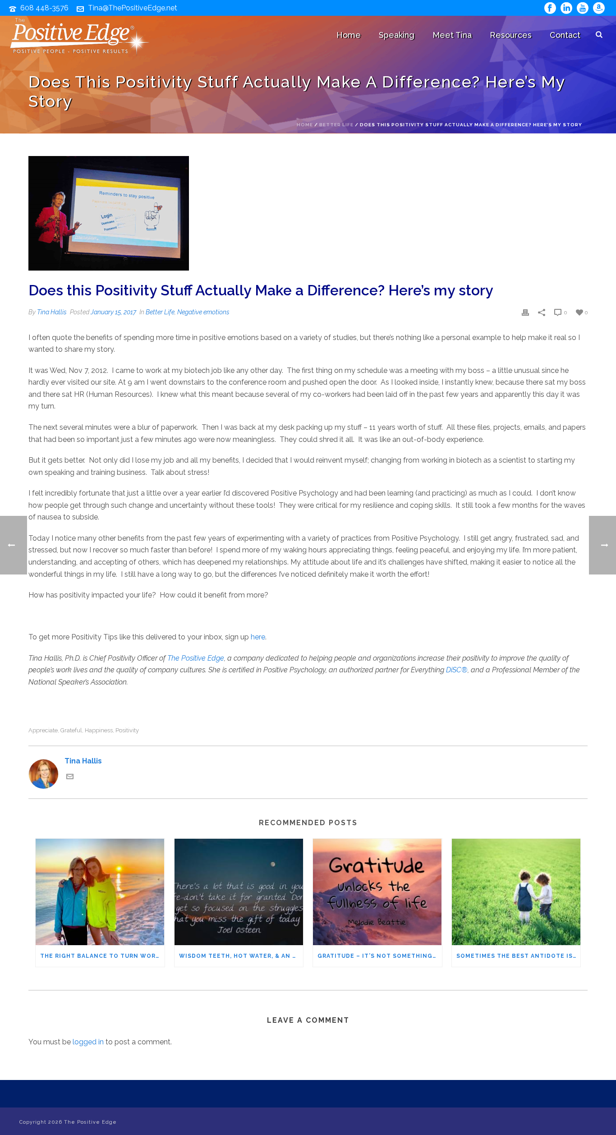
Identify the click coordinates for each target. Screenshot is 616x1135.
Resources (511, 35)
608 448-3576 (44, 8)
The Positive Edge (195, 658)
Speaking (396, 35)
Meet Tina (452, 35)
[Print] (525, 312)
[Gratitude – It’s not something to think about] (377, 892)
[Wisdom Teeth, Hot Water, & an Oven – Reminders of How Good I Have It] (239, 892)
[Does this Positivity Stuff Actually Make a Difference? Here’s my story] (308, 214)
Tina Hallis (52, 312)
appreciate (43, 730)
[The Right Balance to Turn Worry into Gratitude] (100, 892)
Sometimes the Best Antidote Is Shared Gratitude (518, 956)
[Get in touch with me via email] (70, 777)
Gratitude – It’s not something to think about (379, 956)
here (258, 637)
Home (348, 35)
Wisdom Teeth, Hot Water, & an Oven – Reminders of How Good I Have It (241, 956)
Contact (565, 35)
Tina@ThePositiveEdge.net (132, 8)
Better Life (336, 124)
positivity (127, 730)
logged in (88, 1042)
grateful (71, 730)
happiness (99, 730)
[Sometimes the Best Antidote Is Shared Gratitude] (516, 892)
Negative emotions (203, 312)
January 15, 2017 (113, 312)
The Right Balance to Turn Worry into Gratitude (102, 956)
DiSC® (457, 670)
